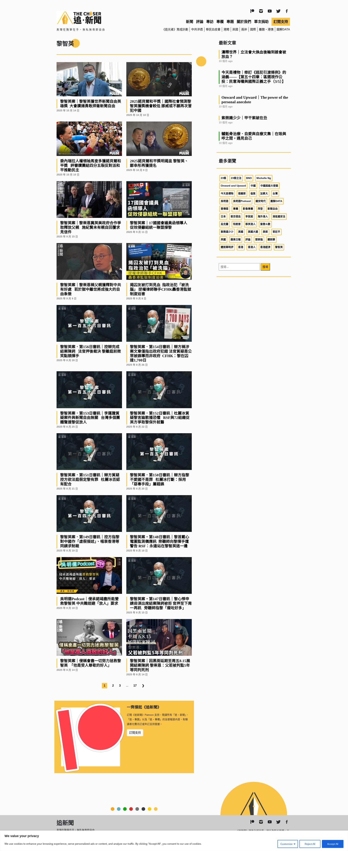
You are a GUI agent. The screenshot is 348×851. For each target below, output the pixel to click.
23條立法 (236, 178)
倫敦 (253, 193)
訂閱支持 (281, 22)
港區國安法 (279, 216)
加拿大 (264, 193)
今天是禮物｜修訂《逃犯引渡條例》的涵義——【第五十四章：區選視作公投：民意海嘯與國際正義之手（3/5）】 (253, 76)
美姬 (265, 231)
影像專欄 (248, 208)
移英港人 (250, 224)
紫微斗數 (265, 224)
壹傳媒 (224, 208)
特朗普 (237, 224)
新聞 (189, 22)
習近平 (276, 231)
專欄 (220, 22)
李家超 (249, 216)
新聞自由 (273, 208)
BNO (249, 178)
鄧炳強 (259, 239)
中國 (253, 185)
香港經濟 (265, 247)
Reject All (310, 843)
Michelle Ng (263, 178)
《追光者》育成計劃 (175, 29)
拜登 (260, 208)
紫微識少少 (227, 231)
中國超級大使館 (269, 185)
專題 (230, 22)
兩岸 (244, 29)
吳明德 (224, 201)
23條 (223, 178)
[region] (174, 841)
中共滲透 (197, 29)
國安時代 (261, 201)
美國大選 (253, 231)
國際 (253, 29)
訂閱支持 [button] (135, 732)
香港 (240, 247)
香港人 (252, 247)
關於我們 (244, 22)
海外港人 (263, 216)
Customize (286, 843)
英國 (235, 29)
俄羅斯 (242, 193)
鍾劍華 (271, 239)
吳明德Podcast (242, 201)
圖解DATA (283, 29)
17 (135, 685)
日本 (223, 216)
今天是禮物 (227, 193)
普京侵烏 (236, 216)
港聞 (226, 29)
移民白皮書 (213, 29)
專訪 (210, 22)
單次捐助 (261, 22)
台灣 (275, 193)
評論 (199, 22)
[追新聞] (94, 17)
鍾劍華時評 (227, 247)
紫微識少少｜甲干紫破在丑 (244, 118)
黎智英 (279, 247)
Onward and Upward (233, 185)
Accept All (332, 843)
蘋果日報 (236, 239)
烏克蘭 (224, 224)
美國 (240, 231)
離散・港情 (266, 29)
